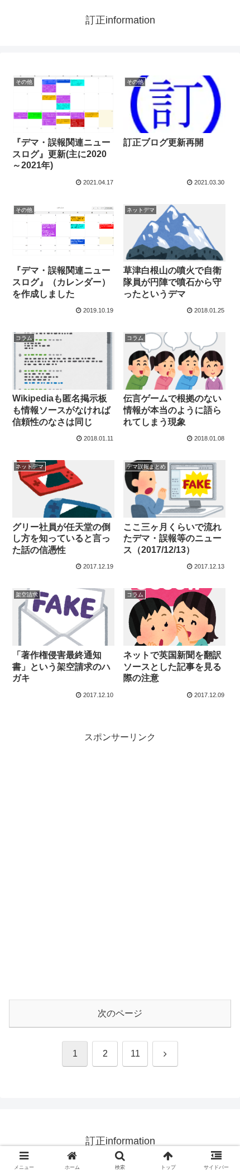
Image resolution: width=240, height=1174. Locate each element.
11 (135, 1053)
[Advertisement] (120, 866)
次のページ (120, 1013)
